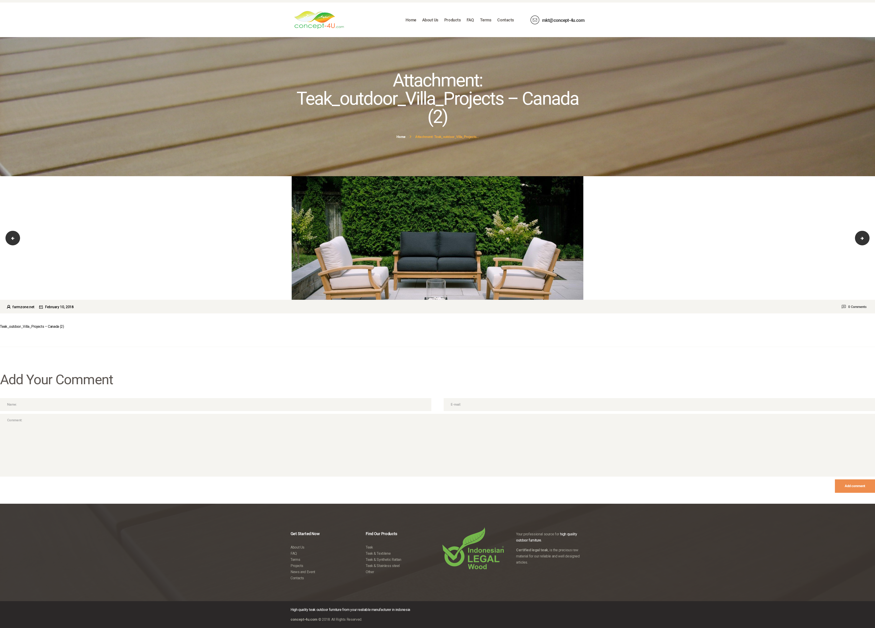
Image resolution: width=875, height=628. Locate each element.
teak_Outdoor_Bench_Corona (16, 238)
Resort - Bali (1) (866, 238)
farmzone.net (23, 307)
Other (370, 572)
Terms (295, 559)
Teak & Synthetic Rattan (383, 559)
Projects (297, 566)
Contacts (297, 578)
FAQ (294, 553)
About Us (297, 547)
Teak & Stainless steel (383, 566)
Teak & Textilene (378, 553)
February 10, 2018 (59, 307)
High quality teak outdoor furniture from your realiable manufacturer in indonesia (350, 610)
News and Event (303, 572)
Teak (369, 547)
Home (400, 137)
